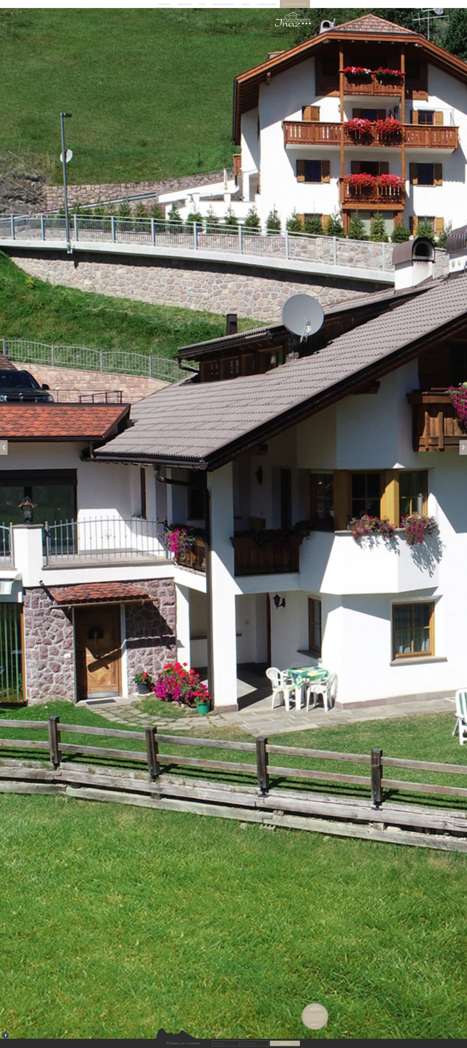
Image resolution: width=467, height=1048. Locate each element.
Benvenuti (164, 4)
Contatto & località (266, 4)
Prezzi (202, 4)
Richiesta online (294, 4)
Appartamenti (184, 4)
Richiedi (285, 1043)
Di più (313, 1024)
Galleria (246, 4)
